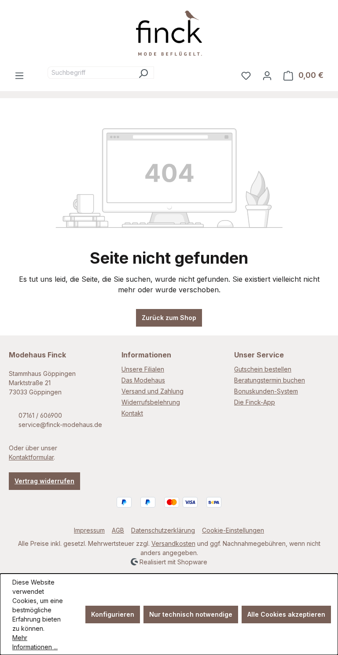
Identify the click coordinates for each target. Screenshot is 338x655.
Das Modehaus (143, 380)
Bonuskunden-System (266, 391)
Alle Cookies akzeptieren (286, 614)
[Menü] (19, 75)
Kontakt (132, 413)
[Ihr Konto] (267, 75)
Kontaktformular (31, 457)
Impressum (89, 530)
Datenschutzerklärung (163, 530)
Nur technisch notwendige (190, 614)
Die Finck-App (254, 402)
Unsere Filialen (142, 369)
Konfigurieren (112, 614)
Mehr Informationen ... (35, 642)
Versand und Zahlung (152, 391)
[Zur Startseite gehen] (169, 33)
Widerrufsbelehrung (150, 402)
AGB (118, 530)
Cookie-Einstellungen (233, 530)
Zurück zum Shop (169, 317)
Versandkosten (173, 543)
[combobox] (90, 72)
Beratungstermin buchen (269, 380)
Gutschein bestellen (262, 369)
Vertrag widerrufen (44, 481)
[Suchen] (143, 72)
